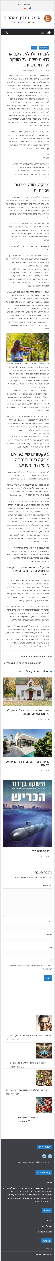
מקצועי (34, 48)
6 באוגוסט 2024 (10, 1039)
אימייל (48, 934)
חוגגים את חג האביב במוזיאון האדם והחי (23, 663)
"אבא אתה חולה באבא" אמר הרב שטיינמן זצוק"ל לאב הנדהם (27, 1036)
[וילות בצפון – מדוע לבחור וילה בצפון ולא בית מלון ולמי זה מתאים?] (27, 679)
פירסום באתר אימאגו (44, 1254)
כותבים (49, 1220)
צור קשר (49, 1248)
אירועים (49, 1182)
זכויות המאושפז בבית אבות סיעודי (34, 656)
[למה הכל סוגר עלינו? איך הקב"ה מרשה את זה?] (27, 1050)
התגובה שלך (45, 885)
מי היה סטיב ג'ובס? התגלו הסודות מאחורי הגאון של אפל (27, 1090)
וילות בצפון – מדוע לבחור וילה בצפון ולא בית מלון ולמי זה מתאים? (28, 712)
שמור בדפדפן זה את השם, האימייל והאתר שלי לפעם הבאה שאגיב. (30, 967)
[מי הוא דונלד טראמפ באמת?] (27, 1105)
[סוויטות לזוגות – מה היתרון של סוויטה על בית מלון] (27, 730)
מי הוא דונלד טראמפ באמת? (27, 1117)
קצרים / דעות (47, 1226)
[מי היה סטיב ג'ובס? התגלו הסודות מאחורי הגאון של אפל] (27, 1078)
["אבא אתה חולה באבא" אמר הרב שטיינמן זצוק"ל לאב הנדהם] (27, 1023)
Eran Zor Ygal (27, 71)
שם (49, 921)
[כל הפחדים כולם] (27, 782)
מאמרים (46, 1210)
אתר (50, 947)
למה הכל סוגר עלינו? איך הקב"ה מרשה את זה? (27, 1063)
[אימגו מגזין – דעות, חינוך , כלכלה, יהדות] (49, 32)
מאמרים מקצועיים (45, 1231)
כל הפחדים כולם (40, 851)
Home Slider (44, 48)
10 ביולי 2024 (11, 1094)
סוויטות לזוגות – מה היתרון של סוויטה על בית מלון (27, 763)
